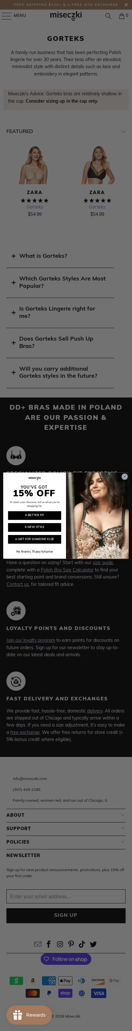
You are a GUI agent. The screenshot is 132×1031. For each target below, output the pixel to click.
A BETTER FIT (34, 515)
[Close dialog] (125, 476)
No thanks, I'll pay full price (34, 551)
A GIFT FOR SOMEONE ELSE (34, 539)
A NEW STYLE (34, 527)
